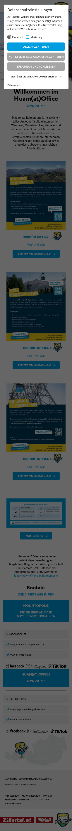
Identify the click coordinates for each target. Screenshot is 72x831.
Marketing (36, 37)
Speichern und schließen (36, 66)
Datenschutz (14, 85)
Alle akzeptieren (36, 46)
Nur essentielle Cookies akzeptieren (36, 56)
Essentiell (17, 37)
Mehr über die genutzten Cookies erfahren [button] (34, 76)
